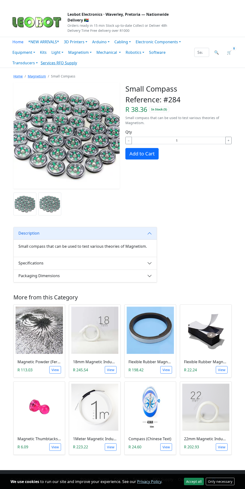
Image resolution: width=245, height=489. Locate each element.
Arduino (99, 41)
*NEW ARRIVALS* (43, 41)
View (55, 370)
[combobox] (201, 52)
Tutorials (19, 3)
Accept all (194, 481)
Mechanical (107, 52)
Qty (128, 132)
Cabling (121, 41)
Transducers (23, 63)
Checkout (183, 3)
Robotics (133, 52)
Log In (206, 3)
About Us (41, 3)
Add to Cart (142, 153)
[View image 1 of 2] (24, 203)
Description (28, 233)
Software (157, 52)
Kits (43, 52)
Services (48, 63)
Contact (63, 3)
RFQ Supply (66, 63)
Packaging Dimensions (39, 275)
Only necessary (220, 481)
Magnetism (78, 52)
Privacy (114, 3)
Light (56, 52)
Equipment (22, 52)
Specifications (31, 263)
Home (17, 41)
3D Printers (74, 41)
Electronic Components (157, 41)
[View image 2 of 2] (49, 203)
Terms (132, 3)
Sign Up (226, 3)
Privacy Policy (149, 481)
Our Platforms (89, 3)
